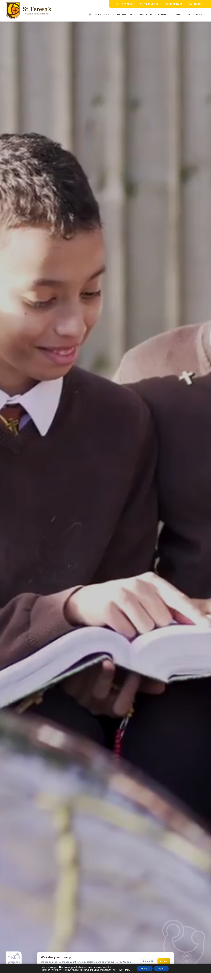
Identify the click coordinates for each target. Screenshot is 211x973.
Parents (163, 14)
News (199, 14)
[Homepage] (90, 15)
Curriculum (145, 14)
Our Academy (103, 14)
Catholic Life (182, 14)
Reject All (148, 961)
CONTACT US (151, 4)
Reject (161, 968)
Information (124, 14)
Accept (164, 961)
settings (125, 970)
